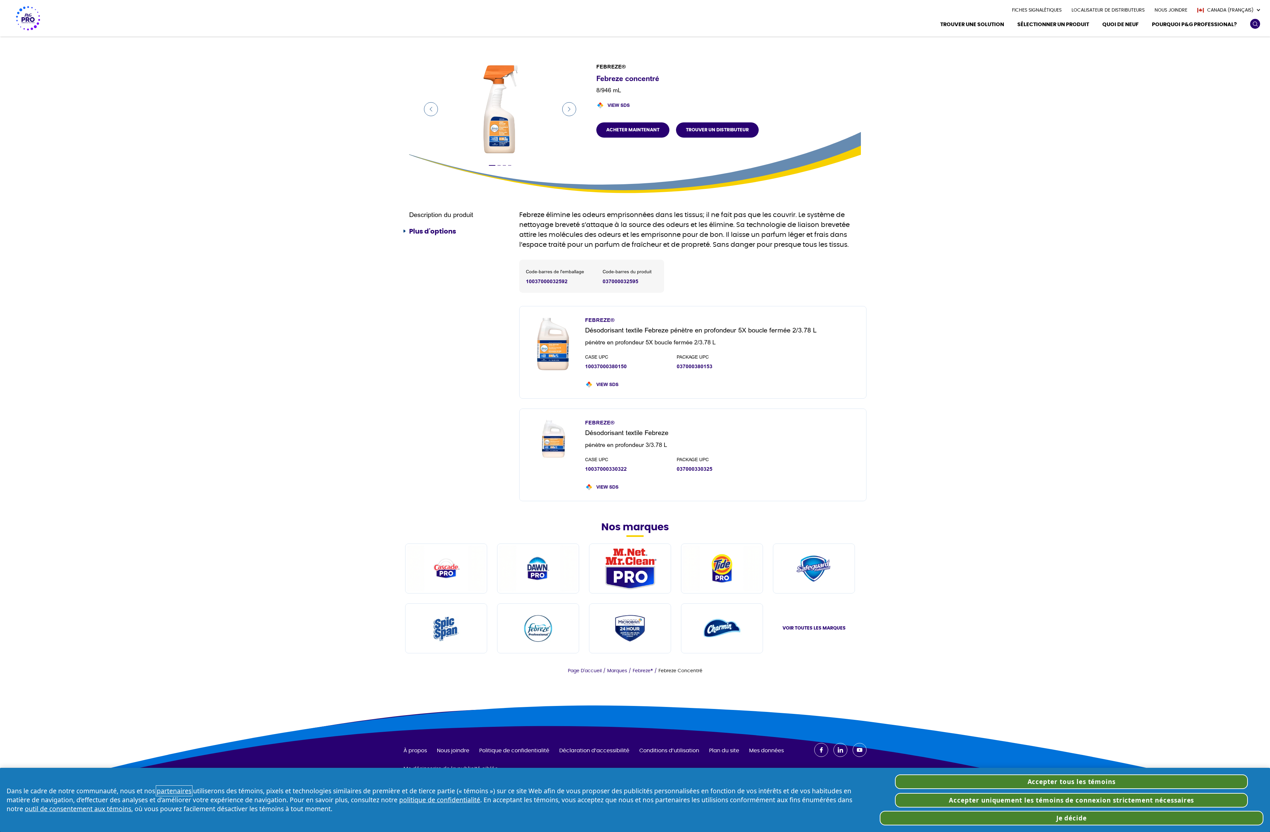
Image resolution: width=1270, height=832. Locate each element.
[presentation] (1037, 10)
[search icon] (1255, 24)
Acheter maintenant (632, 130)
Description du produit (441, 215)
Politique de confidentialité (514, 750)
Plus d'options (432, 231)
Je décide (1071, 818)
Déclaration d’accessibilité (594, 750)
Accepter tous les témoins (1072, 781)
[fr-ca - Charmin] (722, 628)
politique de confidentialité (439, 799)
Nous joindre (453, 750)
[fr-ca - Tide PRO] (722, 568)
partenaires (174, 790)
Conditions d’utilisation (669, 750)
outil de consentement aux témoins (78, 808)
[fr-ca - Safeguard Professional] (814, 568)
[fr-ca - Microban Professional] (630, 628)
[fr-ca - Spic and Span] (446, 628)
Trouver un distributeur (717, 130)
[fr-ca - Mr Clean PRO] (630, 568)
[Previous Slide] (431, 109)
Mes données (766, 750)
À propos (415, 750)
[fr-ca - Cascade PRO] (446, 568)
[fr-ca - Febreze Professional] (538, 628)
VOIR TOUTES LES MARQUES (814, 628)
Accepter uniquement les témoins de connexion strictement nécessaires (1071, 800)
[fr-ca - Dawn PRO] (538, 568)
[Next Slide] (569, 109)
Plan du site (724, 750)
